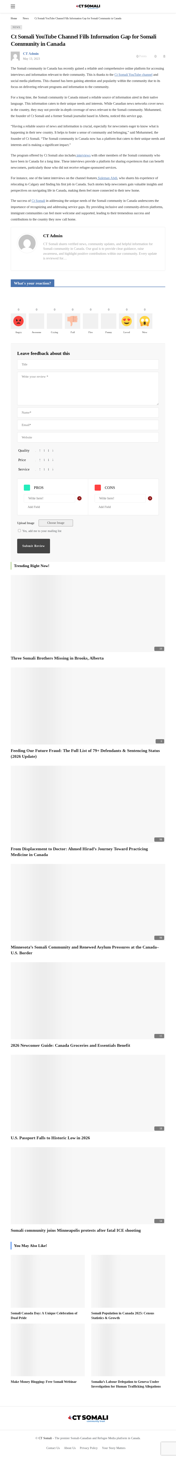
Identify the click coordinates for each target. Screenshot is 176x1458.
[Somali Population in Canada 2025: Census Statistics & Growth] (128, 1281)
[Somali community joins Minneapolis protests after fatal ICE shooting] (88, 1185)
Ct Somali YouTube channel (133, 74)
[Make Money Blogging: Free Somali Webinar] (48, 1350)
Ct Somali (38, 201)
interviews (83, 155)
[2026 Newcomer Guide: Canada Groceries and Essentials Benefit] (88, 1000)
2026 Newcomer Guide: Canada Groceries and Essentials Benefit (70, 1045)
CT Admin (31, 53)
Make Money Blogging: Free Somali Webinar (44, 1382)
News (16, 27)
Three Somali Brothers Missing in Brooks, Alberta (57, 658)
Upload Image (25, 523)
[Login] (162, 6)
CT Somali (45, 1438)
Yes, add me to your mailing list (41, 531)
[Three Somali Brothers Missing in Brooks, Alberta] (88, 613)
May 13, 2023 (31, 58)
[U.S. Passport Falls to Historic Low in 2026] (88, 1093)
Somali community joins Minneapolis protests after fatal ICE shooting (76, 1230)
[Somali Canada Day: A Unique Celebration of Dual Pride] (48, 1281)
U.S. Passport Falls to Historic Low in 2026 (50, 1137)
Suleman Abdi (107, 178)
